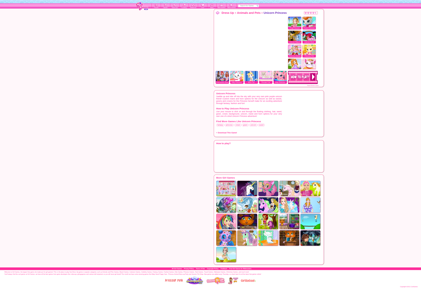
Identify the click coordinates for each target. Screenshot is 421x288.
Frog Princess (295, 28)
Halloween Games (219, 272)
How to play (303, 77)
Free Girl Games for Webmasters (240, 269)
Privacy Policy (189, 269)
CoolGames (414, 286)
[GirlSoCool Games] (248, 284)
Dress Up (175, 7)
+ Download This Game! (226, 133)
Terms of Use (200, 269)
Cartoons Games (135, 272)
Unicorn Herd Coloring (309, 42)
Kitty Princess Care (280, 82)
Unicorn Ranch (294, 42)
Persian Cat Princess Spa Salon (266, 82)
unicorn (253, 125)
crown (237, 125)
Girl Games (217, 13)
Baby (211, 7)
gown (245, 125)
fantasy (220, 125)
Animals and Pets (248, 12)
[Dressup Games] (215, 284)
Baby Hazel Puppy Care (159, 274)
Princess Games (189, 272)
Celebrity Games (146, 272)
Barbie (165, 7)
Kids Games (179, 272)
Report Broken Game (313, 85)
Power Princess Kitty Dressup (309, 28)
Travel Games (208, 272)
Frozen (156, 7)
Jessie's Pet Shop (197, 274)
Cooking (184, 7)
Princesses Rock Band (222, 82)
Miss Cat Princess (251, 82)
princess (229, 125)
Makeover (193, 7)
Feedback (224, 269)
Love (202, 7)
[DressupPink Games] (174, 284)
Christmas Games (232, 272)
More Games (231, 7)
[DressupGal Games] (232, 284)
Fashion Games (169, 272)
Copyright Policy (212, 269)
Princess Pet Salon (309, 56)
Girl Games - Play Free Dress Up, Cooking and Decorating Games (143, 6)
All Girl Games (177, 269)
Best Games (221, 7)
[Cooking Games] (194, 284)
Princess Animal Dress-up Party (295, 56)
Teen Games (199, 272)
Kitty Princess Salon (237, 82)
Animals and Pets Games (110, 272)
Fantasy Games (158, 272)
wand (261, 125)
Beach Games (124, 272)
